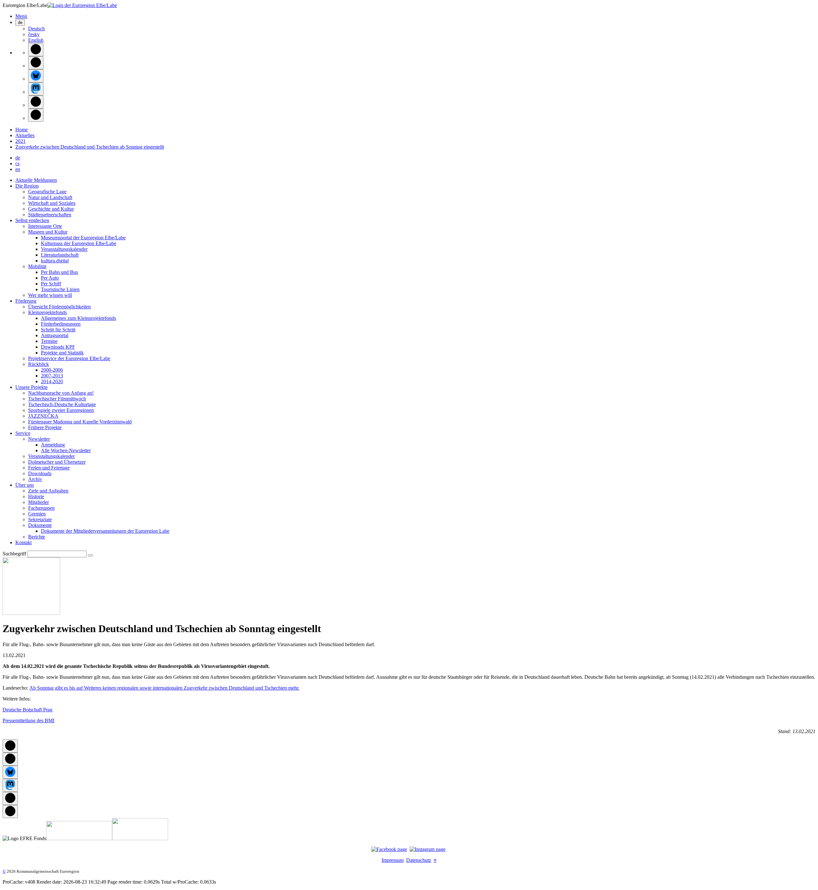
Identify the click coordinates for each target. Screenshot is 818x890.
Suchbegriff (14, 553)
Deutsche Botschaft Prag (27, 709)
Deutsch (36, 28)
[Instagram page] (427, 849)
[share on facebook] (35, 49)
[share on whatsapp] (35, 115)
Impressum (393, 860)
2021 (20, 141)
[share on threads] (35, 62)
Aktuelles (25, 135)
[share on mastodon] (35, 89)
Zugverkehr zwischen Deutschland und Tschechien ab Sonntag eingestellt (89, 147)
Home (21, 129)
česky (34, 34)
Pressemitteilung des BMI (28, 720)
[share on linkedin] (35, 102)
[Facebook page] (389, 849)
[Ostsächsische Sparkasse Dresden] (140, 838)
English (35, 40)
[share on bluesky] (35, 75)
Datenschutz (418, 860)
